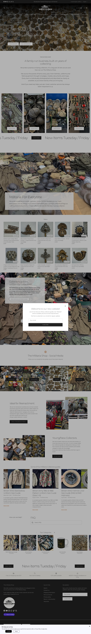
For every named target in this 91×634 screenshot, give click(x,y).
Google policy (44, 629)
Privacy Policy (38, 629)
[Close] (89, 626)
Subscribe (45, 324)
